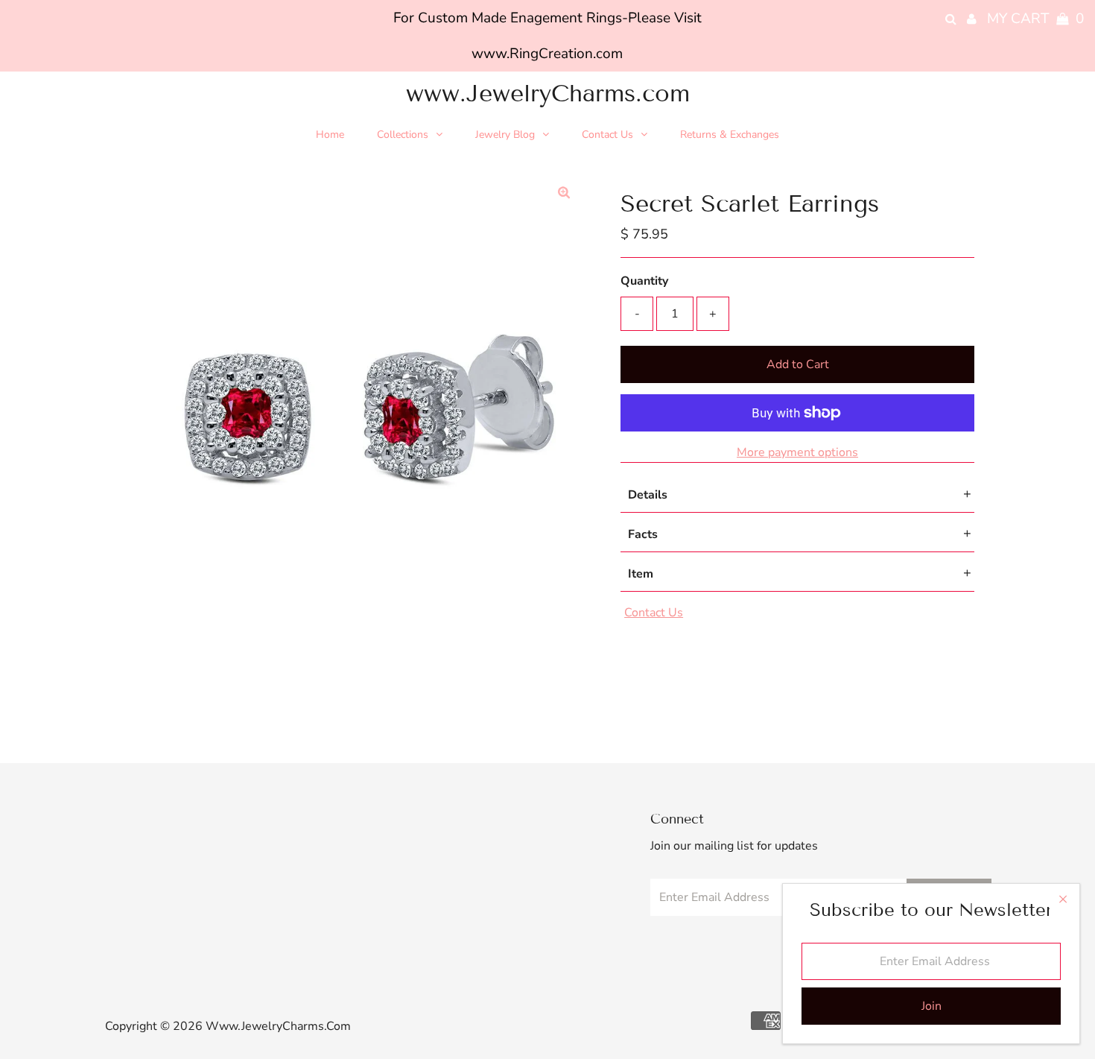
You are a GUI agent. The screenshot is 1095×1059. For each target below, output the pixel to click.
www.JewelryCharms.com (548, 93)
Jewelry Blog (505, 134)
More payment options (797, 452)
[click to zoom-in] (564, 193)
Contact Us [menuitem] (607, 134)
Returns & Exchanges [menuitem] (729, 134)
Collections (402, 134)
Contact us (653, 612)
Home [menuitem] (330, 134)
